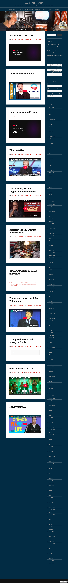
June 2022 (50, 296)
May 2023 (50, 269)
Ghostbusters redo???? (21, 368)
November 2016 (52, 458)
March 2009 (51, 529)
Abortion (50, 112)
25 (59, 93)
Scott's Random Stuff (53, 163)
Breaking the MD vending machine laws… (22, 231)
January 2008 (51, 563)
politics (50, 153)
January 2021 (51, 337)
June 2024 (50, 243)
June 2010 (50, 492)
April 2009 (51, 526)
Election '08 (51, 126)
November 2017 (52, 429)
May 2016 (50, 473)
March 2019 (51, 390)
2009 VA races (51, 107)
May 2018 (50, 415)
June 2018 (50, 412)
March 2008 (51, 558)
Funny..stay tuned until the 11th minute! (23, 299)
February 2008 (51, 560)
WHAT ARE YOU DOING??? (23, 35)
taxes (50, 165)
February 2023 (51, 277)
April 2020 (51, 359)
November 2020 (52, 342)
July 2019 (50, 381)
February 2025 (51, 223)
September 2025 (52, 211)
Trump (50, 167)
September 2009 (52, 514)
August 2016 (51, 466)
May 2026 (50, 192)
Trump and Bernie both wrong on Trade (21, 341)
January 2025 (51, 226)
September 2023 (52, 260)
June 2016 (50, 471)
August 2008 (51, 546)
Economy (50, 124)
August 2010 (51, 487)
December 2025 (52, 204)
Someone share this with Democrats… (54, 55)
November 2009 (52, 509)
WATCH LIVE (56, 9)
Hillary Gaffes (16, 150)
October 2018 (51, 403)
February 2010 (51, 502)
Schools (50, 160)
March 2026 (51, 197)
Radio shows (51, 158)
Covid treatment (52, 119)
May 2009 (50, 524)
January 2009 (51, 534)
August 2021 (51, 320)
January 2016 (51, 483)
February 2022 (51, 306)
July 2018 (50, 410)
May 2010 (50, 495)
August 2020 (51, 349)
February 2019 (51, 393)
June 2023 (50, 267)
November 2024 (52, 230)
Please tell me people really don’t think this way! (53, 47)
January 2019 (51, 395)
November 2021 (52, 313)
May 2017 (50, 444)
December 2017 (52, 427)
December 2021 (52, 310)
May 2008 (50, 553)
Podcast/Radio (37, 9)
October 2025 (51, 209)
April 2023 (51, 272)
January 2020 (51, 366)
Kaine (50, 146)
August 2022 (51, 291)
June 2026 (50, 189)
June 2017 (50, 441)
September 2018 (52, 405)
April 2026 (51, 194)
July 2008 (50, 548)
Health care (51, 141)
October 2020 (51, 344)
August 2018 (51, 407)
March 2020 (51, 361)
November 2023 (52, 255)
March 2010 (51, 500)
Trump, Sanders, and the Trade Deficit (21, 351)
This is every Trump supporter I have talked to (22, 190)
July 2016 (50, 468)
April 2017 (51, 446)
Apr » (51, 98)
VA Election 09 (51, 172)
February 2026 (51, 199)
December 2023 (52, 252)
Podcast (50, 150)
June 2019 (50, 383)
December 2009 (52, 507)
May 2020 (50, 357)
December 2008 (52, 536)
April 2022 (51, 301)
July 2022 (50, 293)
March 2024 (51, 245)
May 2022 (50, 298)
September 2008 (52, 543)
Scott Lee (21, 39)
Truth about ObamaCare (21, 73)
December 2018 (52, 398)
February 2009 (51, 531)
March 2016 (51, 478)
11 (59, 88)
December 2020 (52, 340)
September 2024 (52, 235)
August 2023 (51, 262)
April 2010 (51, 497)
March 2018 (51, 420)
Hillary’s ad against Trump (23, 111)
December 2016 (52, 456)
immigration (51, 143)
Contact (21, 9)
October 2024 (51, 233)
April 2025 (51, 218)
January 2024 (51, 250)
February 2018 (51, 422)
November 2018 (52, 400)
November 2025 (52, 206)
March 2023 (51, 274)
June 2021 (50, 325)
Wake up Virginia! (50, 52)
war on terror (51, 175)
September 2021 (52, 318)
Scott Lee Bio (44, 9)
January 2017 (51, 454)
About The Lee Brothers (13, 9)
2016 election (51, 109)
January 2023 (51, 279)
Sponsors (50, 9)
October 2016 (51, 461)
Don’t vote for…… (17, 406)
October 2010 (51, 485)
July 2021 (50, 323)
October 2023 (51, 257)
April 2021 (51, 330)
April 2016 (51, 475)
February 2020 (51, 364)
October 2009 (51, 512)
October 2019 (51, 374)
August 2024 (51, 238)
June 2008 (50, 551)
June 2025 (50, 213)
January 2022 (51, 308)
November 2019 (52, 371)
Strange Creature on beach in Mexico (23, 272)
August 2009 (51, 517)
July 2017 (50, 439)
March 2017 (51, 449)
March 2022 (51, 303)
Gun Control (51, 138)
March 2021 (51, 332)
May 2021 (50, 327)
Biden (50, 114)
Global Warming (52, 136)
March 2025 (51, 221)
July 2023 (50, 264)
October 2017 (51, 432)
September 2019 (52, 376)
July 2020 (50, 352)
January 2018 (51, 424)
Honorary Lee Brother (29, 9)
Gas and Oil (51, 131)
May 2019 (50, 386)
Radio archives (51, 155)
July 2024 (50, 240)
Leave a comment (37, 39)
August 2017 (51, 437)
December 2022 (52, 281)
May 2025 (50, 216)
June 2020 (50, 354)
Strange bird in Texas (51, 50)
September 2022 (52, 289)
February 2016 (51, 480)
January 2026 (51, 201)
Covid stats (51, 116)
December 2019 (52, 369)
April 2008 (51, 555)
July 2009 (50, 519)
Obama (50, 148)
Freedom (50, 129)
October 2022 (51, 286)
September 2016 (52, 463)
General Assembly (52, 133)
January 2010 (51, 504)
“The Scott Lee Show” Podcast (53, 44)
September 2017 (52, 434)
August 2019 (51, 378)
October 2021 (51, 315)
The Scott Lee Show (34, 3)
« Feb (48, 98)
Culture (50, 121)
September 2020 (52, 347)
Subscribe (59, 35)
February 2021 (51, 335)
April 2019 (51, 388)
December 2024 (52, 228)
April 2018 (51, 417)
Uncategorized (29, 39)
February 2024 (51, 247)
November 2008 (52, 538)
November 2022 (52, 284)
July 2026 (50, 187)
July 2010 (50, 490)
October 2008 (51, 541)
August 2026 (51, 184)
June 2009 (50, 521)
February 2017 (51, 451)
